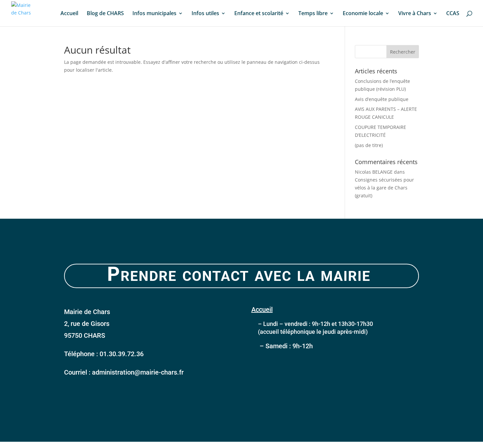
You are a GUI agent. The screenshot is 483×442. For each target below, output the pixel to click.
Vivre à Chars (414, 14)
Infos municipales (154, 14)
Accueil (69, 14)
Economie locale (363, 14)
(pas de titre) (369, 145)
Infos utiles (205, 14)
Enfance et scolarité (258, 14)
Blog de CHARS (105, 14)
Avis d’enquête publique (381, 99)
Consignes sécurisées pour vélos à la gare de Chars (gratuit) (384, 188)
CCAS (452, 14)
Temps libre (313, 14)
